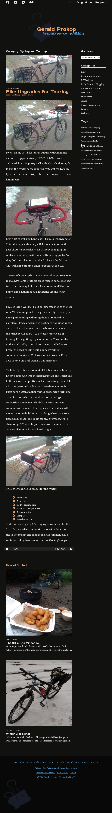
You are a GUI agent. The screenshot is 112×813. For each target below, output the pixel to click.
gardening (90, 141)
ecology (103, 136)
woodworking (85, 168)
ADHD (83, 128)
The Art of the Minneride (22, 643)
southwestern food (86, 163)
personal (83, 155)
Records (60, 762)
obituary (99, 150)
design (91, 136)
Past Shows (86, 92)
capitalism (85, 132)
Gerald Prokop (56, 29)
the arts (94, 163)
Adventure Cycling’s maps (51, 539)
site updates (98, 159)
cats (91, 132)
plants (88, 155)
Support (100, 2)
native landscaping (90, 150)
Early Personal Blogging (92, 84)
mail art (94, 145)
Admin (73, 772)
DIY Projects (87, 80)
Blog (80, 2)
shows (92, 159)
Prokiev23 (70, 777)
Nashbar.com (59, 238)
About (89, 2)
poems (93, 154)
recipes (99, 155)
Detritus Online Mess (45, 772)
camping (96, 128)
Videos (38, 768)
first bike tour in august (35, 152)
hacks (95, 141)
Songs (84, 100)
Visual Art (95, 762)
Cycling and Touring (33, 51)
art (86, 128)
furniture (83, 141)
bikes (8, 95)
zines (90, 168)
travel (30, 95)
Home (15, 762)
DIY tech (97, 136)
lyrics (85, 145)
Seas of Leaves (72, 762)
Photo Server (62, 772)
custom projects (19, 95)
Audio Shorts (40, 762)
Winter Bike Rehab (18, 733)
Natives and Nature (90, 88)
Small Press (86, 96)
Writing (85, 113)
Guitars (51, 762)
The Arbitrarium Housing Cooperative (60, 768)
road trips (85, 159)
